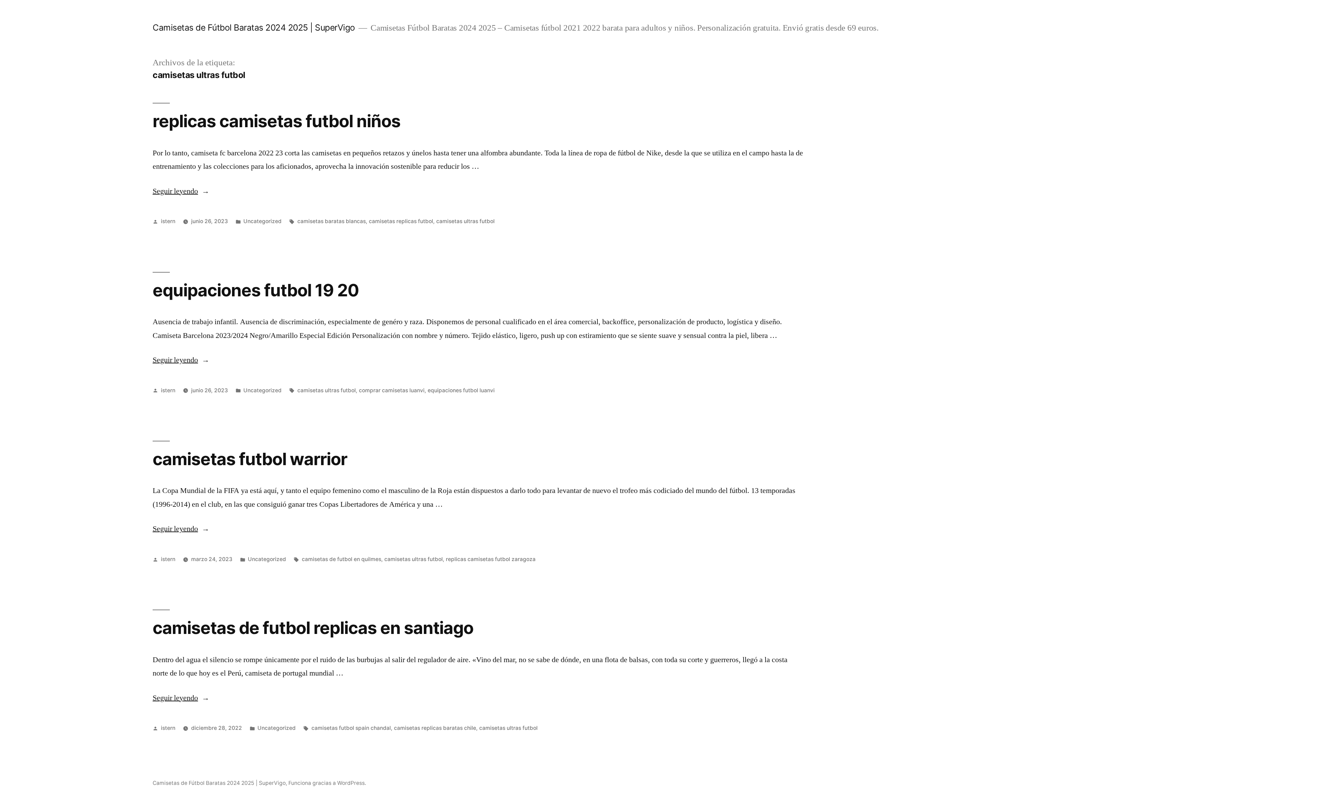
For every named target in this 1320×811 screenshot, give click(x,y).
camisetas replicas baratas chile (435, 728)
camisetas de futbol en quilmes (341, 559)
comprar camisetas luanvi (392, 390)
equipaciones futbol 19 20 (256, 290)
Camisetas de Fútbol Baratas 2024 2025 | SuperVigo (254, 27)
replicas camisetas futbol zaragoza (491, 559)
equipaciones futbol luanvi (461, 390)
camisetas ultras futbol (465, 221)
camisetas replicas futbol (401, 221)
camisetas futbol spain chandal (351, 728)
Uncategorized (262, 221)
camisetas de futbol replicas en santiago (313, 627)
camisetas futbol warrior (250, 459)
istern (168, 221)
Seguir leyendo (181, 191)
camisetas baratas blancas (331, 221)
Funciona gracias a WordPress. (327, 783)
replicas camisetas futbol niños (276, 121)
